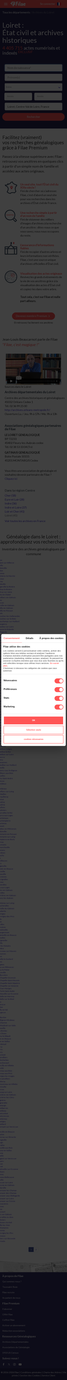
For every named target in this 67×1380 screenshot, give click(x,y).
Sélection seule (33, 730)
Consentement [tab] (12, 638)
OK (33, 720)
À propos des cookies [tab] (51, 638)
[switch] (59, 689)
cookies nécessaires (33, 739)
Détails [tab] (29, 638)
